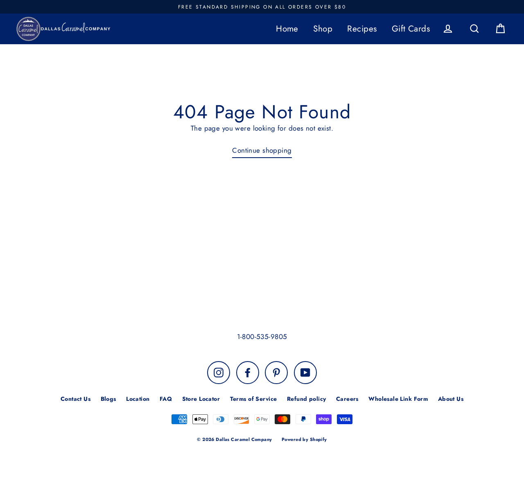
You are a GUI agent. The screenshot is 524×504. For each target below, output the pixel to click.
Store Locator (201, 399)
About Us (450, 399)
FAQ (166, 399)
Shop (322, 29)
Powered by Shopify (304, 439)
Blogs (108, 399)
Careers (347, 399)
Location (137, 399)
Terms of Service (253, 399)
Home (287, 29)
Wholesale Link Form (398, 399)
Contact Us (75, 399)
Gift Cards (411, 29)
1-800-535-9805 (262, 336)
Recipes (362, 29)
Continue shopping (261, 150)
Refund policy (306, 399)
